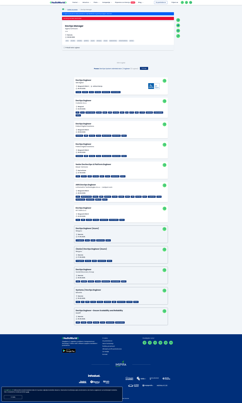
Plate (95, 2)
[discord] (166, 343)
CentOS (129, 302)
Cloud (98, 135)
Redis (104, 112)
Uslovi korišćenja (107, 343)
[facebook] (178, 20)
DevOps (97, 92)
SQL (77, 112)
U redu (13, 397)
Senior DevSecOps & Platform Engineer (93, 164)
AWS (86, 135)
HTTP (131, 112)
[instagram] (150, 343)
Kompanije (106, 2)
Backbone (79, 135)
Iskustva (86, 2)
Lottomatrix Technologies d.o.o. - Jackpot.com (94, 187)
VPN (110, 112)
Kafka (93, 240)
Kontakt (105, 354)
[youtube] (155, 343)
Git (83, 302)
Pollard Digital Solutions (85, 126)
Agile (114, 302)
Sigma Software (71, 29)
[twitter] (178, 25)
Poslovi (75, 2)
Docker (78, 92)
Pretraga (144, 68)
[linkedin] (178, 31)
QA (127, 112)
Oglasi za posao (72, 10)
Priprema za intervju (122, 2)
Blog (140, 2)
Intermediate (116, 92)
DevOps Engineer (83, 80)
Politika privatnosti (108, 346)
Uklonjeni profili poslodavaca (112, 349)
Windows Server (86, 196)
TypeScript (152, 196)
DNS (137, 112)
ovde (27, 392)
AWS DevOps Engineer (86, 184)
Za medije (105, 352)
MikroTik (98, 199)
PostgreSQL (80, 240)
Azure (91, 92)
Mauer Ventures (82, 167)
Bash (122, 112)
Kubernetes (106, 92)
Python (84, 176)
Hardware (149, 112)
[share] (178, 36)
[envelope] (171, 343)
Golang (98, 281)
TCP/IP (142, 112)
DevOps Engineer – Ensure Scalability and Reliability (99, 310)
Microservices (107, 135)
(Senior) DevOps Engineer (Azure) (91, 249)
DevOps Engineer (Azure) (87, 228)
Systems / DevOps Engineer (88, 290)
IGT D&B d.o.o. (81, 210)
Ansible (121, 196)
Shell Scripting (90, 112)
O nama (105, 338)
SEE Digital (79, 83)
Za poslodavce (161, 2)
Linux (82, 112)
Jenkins (85, 92)
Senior (78, 115)
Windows (107, 196)
